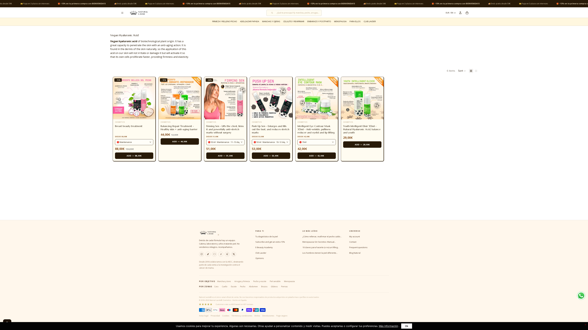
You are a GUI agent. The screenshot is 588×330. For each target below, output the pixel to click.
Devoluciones (268, 315)
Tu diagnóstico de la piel (266, 236)
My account (354, 236)
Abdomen (253, 286)
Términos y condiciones (242, 315)
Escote (234, 286)
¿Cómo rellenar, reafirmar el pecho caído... (322, 236)
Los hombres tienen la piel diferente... (319, 252)
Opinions (259, 258)
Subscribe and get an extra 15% (270, 241)
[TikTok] (207, 254)
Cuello (224, 286)
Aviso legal (203, 315)
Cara (216, 286)
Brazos (264, 286)
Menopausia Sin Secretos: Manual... (319, 241)
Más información (388, 326)
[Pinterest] (227, 254)
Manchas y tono (224, 281)
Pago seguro (281, 315)
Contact (352, 241)
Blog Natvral (354, 252)
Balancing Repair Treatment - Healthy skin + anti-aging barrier (179, 128)
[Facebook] (220, 254)
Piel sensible (275, 281)
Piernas (284, 286)
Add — (134, 155)
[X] (233, 254)
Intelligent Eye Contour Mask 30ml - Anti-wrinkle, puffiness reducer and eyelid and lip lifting (316, 129)
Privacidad (215, 315)
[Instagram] (201, 254)
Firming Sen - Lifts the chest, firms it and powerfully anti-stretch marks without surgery (225, 129)
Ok (406, 326)
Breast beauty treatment (128, 126)
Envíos (257, 315)
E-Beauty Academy (264, 247)
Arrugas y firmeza (242, 281)
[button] (462, 71)
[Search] (294, 13)
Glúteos (274, 286)
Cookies (225, 315)
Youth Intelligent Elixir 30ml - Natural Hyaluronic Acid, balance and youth (362, 129)
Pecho (242, 286)
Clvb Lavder (260, 252)
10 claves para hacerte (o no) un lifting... (320, 247)
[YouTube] (214, 254)
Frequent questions (358, 247)
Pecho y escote (259, 281)
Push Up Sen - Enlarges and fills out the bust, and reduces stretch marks (270, 129)
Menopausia (289, 281)
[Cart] (467, 12)
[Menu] (122, 12)
